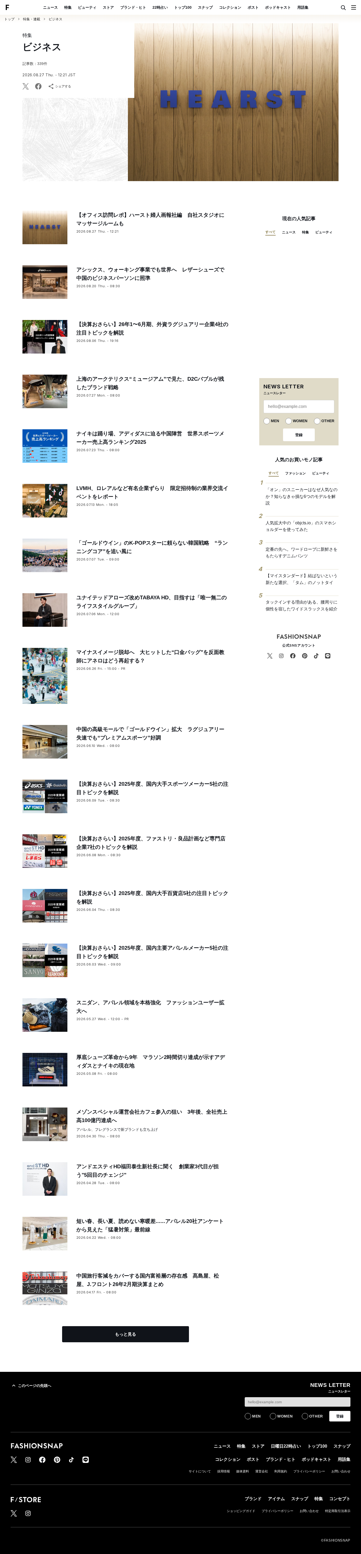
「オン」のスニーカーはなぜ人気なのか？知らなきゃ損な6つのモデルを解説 (301, 496)
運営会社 (261, 1471)
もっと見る (125, 1334)
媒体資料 (242, 1471)
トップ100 (183, 7)
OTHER (327, 421)
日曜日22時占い (286, 1446)
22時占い (160, 7)
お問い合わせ (340, 1471)
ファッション (295, 473)
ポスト (253, 7)
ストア (108, 7)
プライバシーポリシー (309, 1471)
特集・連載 (31, 19)
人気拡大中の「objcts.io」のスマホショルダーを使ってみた (301, 526)
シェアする (63, 86)
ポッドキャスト (278, 7)
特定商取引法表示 (337, 1511)
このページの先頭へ (34, 1385)
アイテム (276, 1498)
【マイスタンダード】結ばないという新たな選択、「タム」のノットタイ (301, 579)
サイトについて (200, 1471)
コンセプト (339, 1498)
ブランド (253, 1498)
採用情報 (223, 1471)
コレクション (230, 7)
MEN (275, 421)
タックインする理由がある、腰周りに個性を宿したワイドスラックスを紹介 (301, 605)
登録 (299, 435)
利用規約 (280, 1471)
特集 (68, 7)
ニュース (50, 7)
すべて (270, 232)
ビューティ (87, 7)
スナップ (205, 7)
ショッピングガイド (241, 1511)
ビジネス (55, 19)
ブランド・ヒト (133, 7)
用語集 (302, 7)
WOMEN (300, 421)
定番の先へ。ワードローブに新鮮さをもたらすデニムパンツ (301, 552)
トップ (9, 19)
